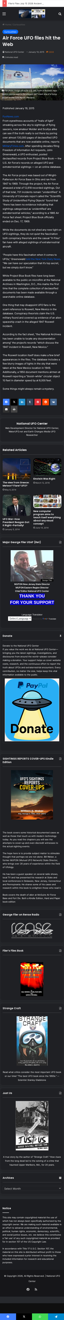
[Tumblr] (30, 402)
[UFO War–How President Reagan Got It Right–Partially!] (17, 505)
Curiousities (19, 24)
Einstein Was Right (44, 478)
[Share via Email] (6, 409)
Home (7, 24)
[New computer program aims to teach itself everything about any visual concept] (47, 501)
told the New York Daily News (43, 259)
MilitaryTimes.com (13, 146)
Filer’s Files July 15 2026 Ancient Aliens (28, 3)
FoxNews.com (11, 116)
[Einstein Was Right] (47, 466)
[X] (14, 402)
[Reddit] (45, 402)
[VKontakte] (53, 402)
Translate (52, 619)
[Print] (14, 409)
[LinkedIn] (22, 402)
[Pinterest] (37, 402)
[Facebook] (6, 402)
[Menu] (4, 15)
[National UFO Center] (32, 13)
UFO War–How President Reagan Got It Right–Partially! (16, 522)
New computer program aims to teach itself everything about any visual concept (47, 517)
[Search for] (60, 15)
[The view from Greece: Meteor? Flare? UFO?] (17, 468)
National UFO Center (14, 52)
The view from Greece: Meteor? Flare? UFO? (16, 484)
